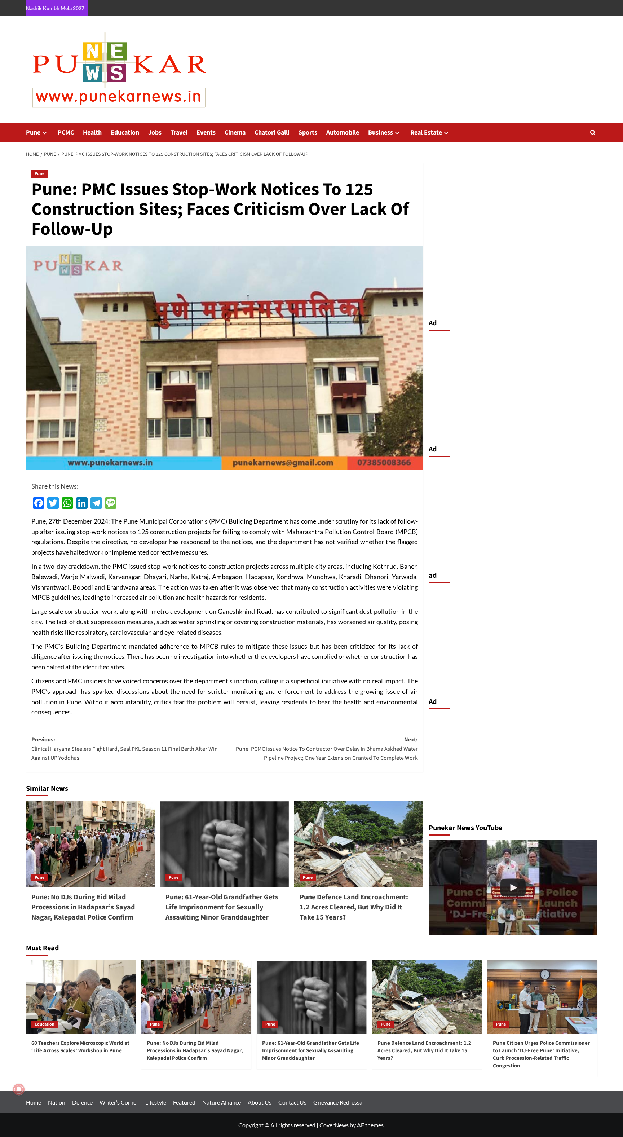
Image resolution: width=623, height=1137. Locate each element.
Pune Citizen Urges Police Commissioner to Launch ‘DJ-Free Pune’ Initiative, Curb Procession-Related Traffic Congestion (541, 1054)
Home (33, 1102)
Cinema (235, 132)
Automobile (342, 132)
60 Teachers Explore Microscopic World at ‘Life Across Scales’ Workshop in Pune (80, 1046)
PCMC (66, 132)
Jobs (155, 132)
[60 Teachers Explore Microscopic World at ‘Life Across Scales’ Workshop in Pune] (81, 997)
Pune (33, 132)
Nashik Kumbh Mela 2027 (55, 8)
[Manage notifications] (19, 1089)
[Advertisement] (513, 385)
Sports (308, 132)
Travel (179, 132)
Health (92, 132)
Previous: (124, 749)
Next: (327, 749)
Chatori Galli (272, 132)
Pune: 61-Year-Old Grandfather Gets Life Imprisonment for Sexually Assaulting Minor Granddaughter (221, 907)
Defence (82, 1102)
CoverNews (334, 1124)
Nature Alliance (221, 1102)
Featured (184, 1102)
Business (380, 132)
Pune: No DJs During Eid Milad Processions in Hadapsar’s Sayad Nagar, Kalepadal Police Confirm (83, 907)
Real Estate (426, 132)
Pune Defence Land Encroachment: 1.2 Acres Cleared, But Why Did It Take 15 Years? (354, 907)
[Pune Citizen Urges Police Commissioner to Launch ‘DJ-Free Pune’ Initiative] (513, 887)
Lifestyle (155, 1102)
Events (206, 132)
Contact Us (292, 1102)
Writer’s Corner (119, 1102)
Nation (56, 1102)
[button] (592, 132)
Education (125, 132)
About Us (259, 1102)
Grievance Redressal (338, 1102)
